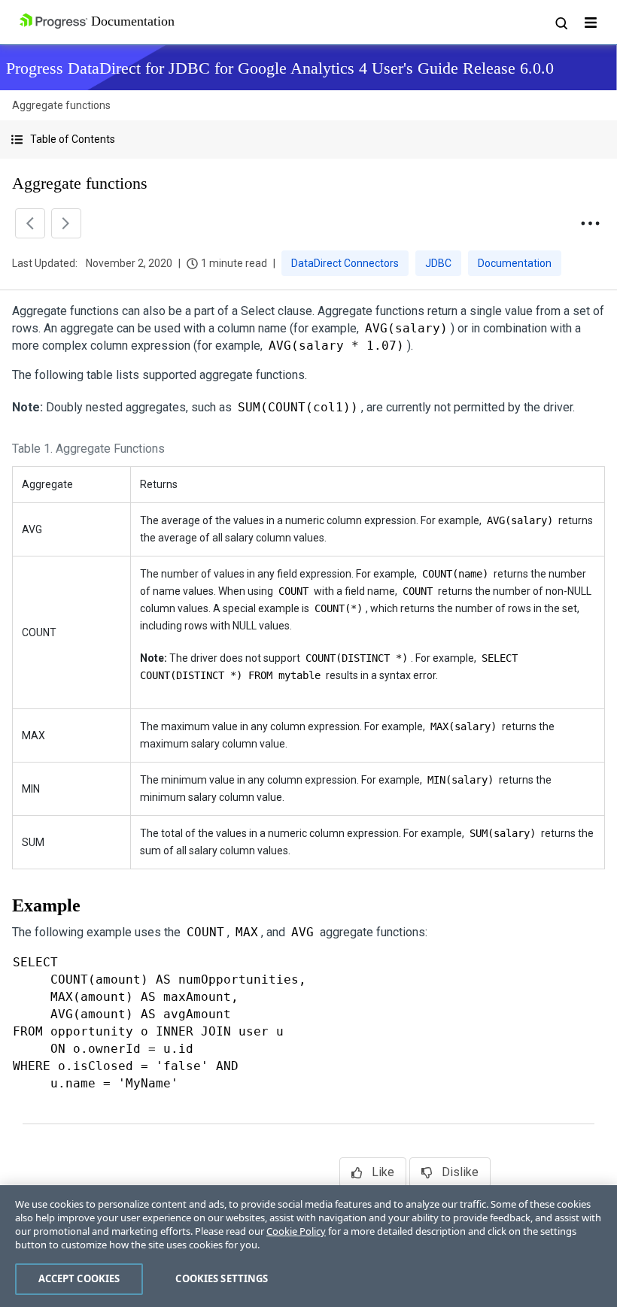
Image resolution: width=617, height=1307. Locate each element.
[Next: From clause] (66, 223)
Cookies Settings (221, 1278)
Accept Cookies (79, 1278)
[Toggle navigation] (590, 22)
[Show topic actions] (590, 223)
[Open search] (560, 22)
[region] (308, 1246)
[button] (308, 139)
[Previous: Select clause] (30, 223)
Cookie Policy (296, 1231)
